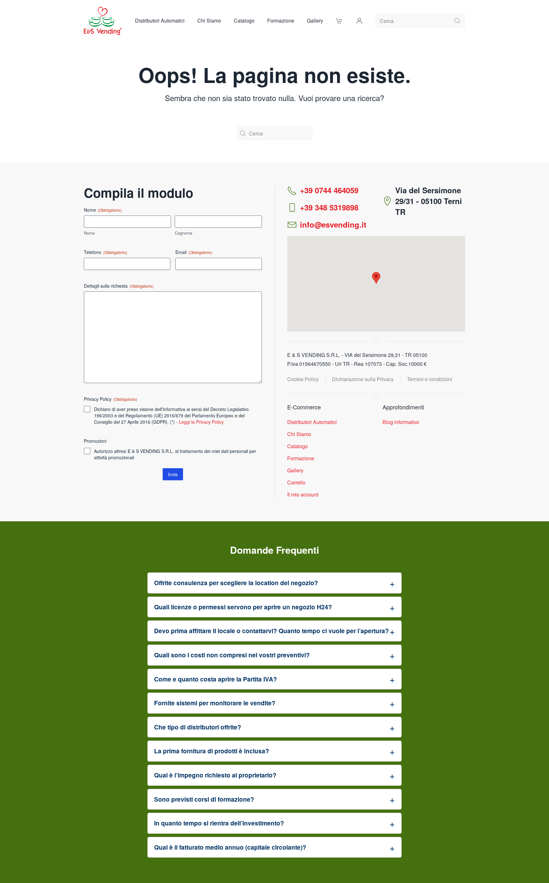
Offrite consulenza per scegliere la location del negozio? (236, 582)
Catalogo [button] (244, 20)
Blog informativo (401, 422)
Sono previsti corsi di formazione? (204, 799)
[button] (359, 20)
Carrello (296, 482)
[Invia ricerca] (457, 20)
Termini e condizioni (429, 379)
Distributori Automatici (160, 20)
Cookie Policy (303, 379)
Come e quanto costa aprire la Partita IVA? (215, 678)
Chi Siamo (209, 20)
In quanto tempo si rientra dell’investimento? (219, 822)
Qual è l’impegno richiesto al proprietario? (215, 774)
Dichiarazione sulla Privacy (363, 379)
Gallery (315, 20)
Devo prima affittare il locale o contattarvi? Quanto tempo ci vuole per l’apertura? (271, 630)
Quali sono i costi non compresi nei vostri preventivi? (232, 654)
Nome (89, 233)
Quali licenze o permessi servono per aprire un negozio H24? (243, 606)
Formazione (280, 20)
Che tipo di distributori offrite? (197, 726)
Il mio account (302, 494)
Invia (173, 474)
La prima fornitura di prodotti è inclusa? (211, 750)
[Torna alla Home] (103, 20)
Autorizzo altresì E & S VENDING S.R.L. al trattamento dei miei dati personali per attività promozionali (175, 454)
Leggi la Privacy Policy (201, 422)
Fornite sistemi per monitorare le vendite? (214, 702)
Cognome (183, 233)
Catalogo (297, 446)
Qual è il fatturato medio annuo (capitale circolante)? (230, 847)
